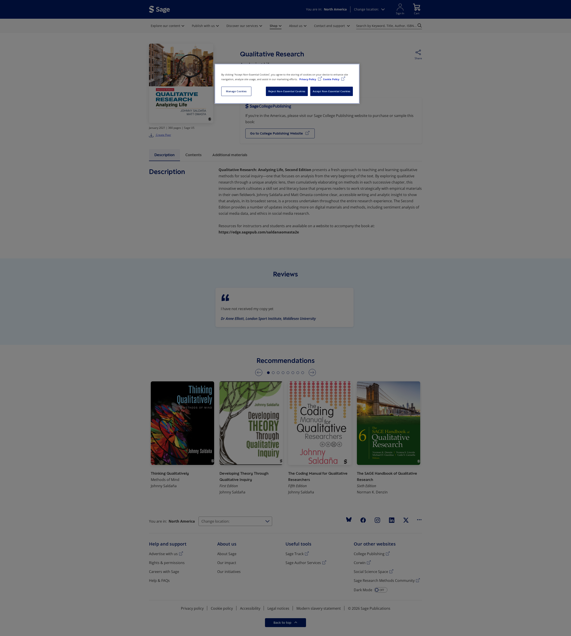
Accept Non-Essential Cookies (331, 91)
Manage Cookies (236, 91)
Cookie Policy (331, 79)
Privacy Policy (308, 79)
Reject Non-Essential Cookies (286, 91)
